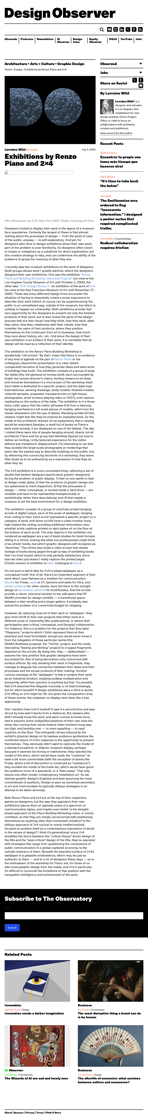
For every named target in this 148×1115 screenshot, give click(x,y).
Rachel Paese (108, 152)
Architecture (16, 63)
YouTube (126, 39)
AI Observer (63, 40)
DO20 (113, 39)
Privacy (30, 1112)
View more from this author (116, 133)
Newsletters (45, 39)
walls (33, 582)
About (8, 1112)
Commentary (123, 238)
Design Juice (77, 40)
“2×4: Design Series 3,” (35, 286)
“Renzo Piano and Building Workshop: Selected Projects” (48, 276)
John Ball (105, 196)
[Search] (101, 29)
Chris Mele (106, 238)
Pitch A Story (53, 1112)
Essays (18, 69)
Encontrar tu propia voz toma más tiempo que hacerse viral (120, 161)
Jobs (139, 39)
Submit (12, 927)
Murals (9, 582)
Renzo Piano (63, 359)
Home (8, 69)
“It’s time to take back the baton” (119, 183)
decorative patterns (31, 590)
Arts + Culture (42, 63)
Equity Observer (95, 40)
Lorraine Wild (15, 149)
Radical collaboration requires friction (119, 245)
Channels (11, 39)
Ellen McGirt (107, 176)
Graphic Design (70, 63)
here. (50, 563)
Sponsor (19, 1112)
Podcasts (27, 39)
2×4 (92, 286)
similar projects (15, 586)
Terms (40, 1112)
